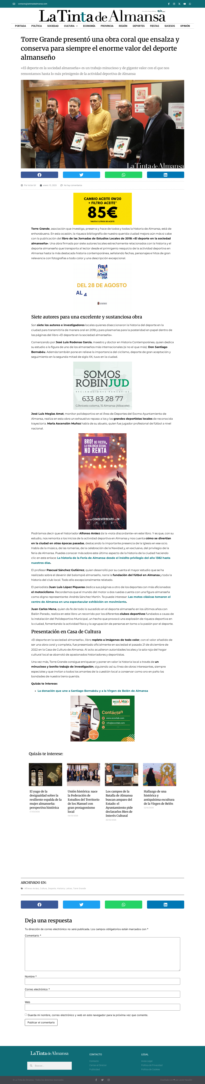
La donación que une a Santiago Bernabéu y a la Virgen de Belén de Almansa (93, 690)
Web (27, 1002)
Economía (89, 26)
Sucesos (169, 26)
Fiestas (154, 26)
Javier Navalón (185, 1080)
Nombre (31, 976)
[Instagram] (174, 4)
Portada (20, 26)
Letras (69, 888)
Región (123, 26)
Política (36, 26)
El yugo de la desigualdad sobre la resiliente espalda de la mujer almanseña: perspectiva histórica (46, 799)
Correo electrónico (37, 989)
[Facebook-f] (169, 4)
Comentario (33, 935)
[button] (39, 175)
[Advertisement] (103, 848)
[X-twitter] (179, 4)
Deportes (139, 26)
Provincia (107, 26)
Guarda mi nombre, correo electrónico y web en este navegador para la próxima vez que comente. (88, 1015)
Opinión (185, 26)
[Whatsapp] (190, 4)
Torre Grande (79, 888)
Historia (61, 888)
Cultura (69, 26)
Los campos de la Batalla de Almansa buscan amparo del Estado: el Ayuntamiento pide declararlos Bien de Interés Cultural (119, 803)
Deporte (52, 888)
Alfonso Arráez (32, 888)
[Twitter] (102, 1080)
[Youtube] (184, 4)
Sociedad (53, 26)
